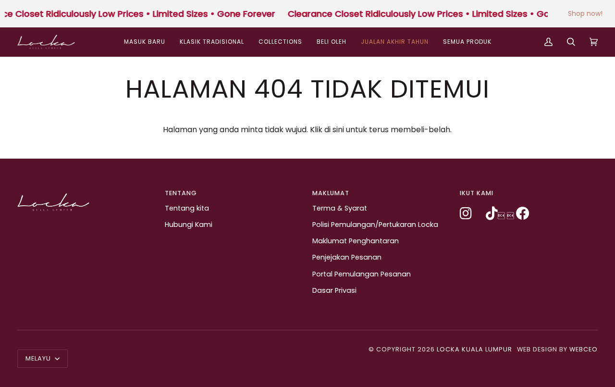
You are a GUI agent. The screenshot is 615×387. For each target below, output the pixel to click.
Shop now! (585, 13)
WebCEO (583, 349)
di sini (334, 129)
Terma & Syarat (339, 208)
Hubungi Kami (188, 224)
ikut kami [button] (476, 193)
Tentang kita (187, 208)
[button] (280, 41)
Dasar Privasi (334, 290)
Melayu (39, 358)
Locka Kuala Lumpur (474, 349)
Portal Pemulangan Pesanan (361, 274)
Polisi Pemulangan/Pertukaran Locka (375, 224)
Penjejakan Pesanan (346, 257)
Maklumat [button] (330, 193)
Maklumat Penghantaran (355, 241)
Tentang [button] (181, 193)
